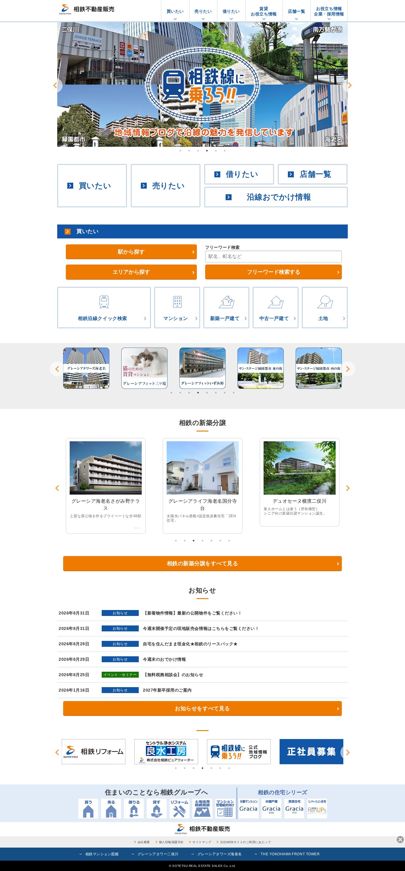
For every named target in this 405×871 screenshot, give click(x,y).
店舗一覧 (296, 11)
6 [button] (225, 151)
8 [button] (234, 393)
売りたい (203, 11)
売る (111, 809)
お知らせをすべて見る (202, 708)
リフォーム (179, 809)
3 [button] (198, 151)
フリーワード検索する (273, 272)
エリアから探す (131, 272)
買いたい (175, 11)
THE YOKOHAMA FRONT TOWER (290, 854)
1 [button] (180, 151)
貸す (157, 809)
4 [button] (207, 151)
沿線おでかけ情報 (279, 196)
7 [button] (225, 393)
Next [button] (349, 85)
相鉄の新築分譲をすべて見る (202, 563)
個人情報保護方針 (171, 842)
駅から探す (131, 252)
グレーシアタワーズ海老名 (219, 854)
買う (88, 809)
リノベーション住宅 (317, 809)
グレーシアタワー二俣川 (158, 854)
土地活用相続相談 (202, 809)
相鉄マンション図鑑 (102, 854)
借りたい (231, 11)
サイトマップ (201, 842)
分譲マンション (249, 809)
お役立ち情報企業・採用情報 (329, 11)
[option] (202, 84)
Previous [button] (55, 85)
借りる (134, 809)
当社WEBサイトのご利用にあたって (245, 842)
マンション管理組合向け (225, 809)
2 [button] (189, 151)
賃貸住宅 (294, 809)
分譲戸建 (271, 809)
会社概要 (144, 842)
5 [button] (216, 151)
